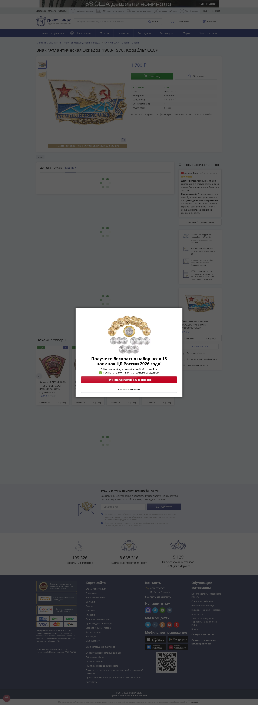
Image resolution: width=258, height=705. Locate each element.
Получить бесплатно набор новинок (129, 379)
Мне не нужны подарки (129, 389)
